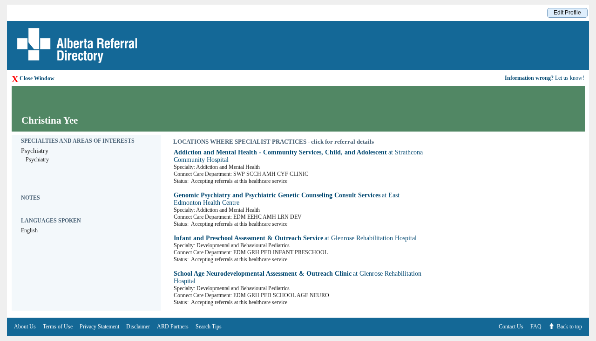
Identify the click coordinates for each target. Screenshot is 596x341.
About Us (25, 326)
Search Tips (209, 326)
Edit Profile (567, 12)
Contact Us (511, 326)
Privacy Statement (99, 326)
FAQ (536, 326)
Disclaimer (138, 326)
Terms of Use (58, 326)
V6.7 (591, 338)
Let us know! (544, 78)
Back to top (569, 326)
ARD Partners (173, 326)
